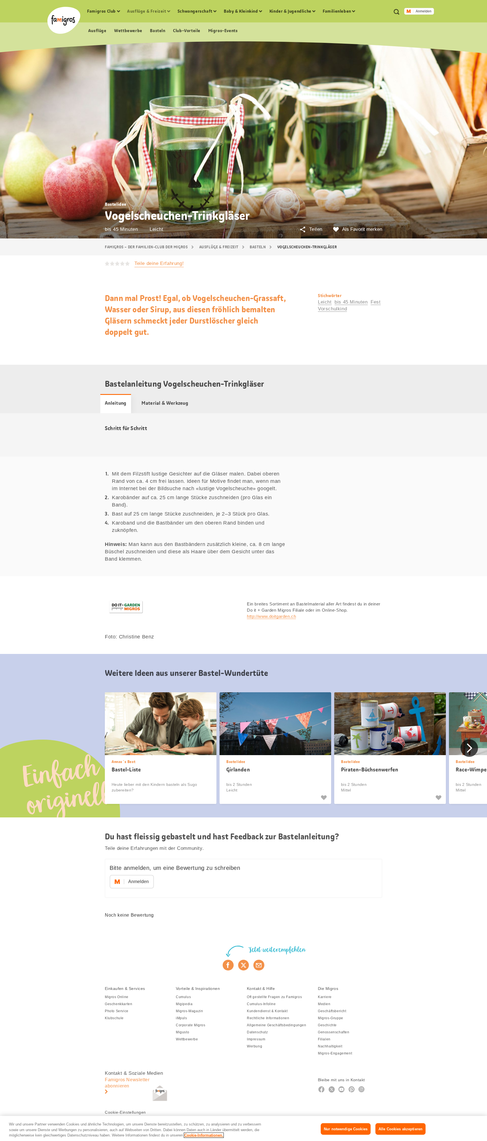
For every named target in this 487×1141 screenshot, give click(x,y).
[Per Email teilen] (258, 965)
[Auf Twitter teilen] (243, 965)
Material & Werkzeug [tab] (164, 403)
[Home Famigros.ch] (63, 20)
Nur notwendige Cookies (346, 1129)
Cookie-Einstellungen (125, 1112)
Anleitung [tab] (116, 403)
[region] (243, 1128)
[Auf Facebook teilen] (228, 965)
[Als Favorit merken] (324, 797)
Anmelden (423, 11)
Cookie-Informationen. (203, 1135)
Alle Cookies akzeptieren (400, 1129)
